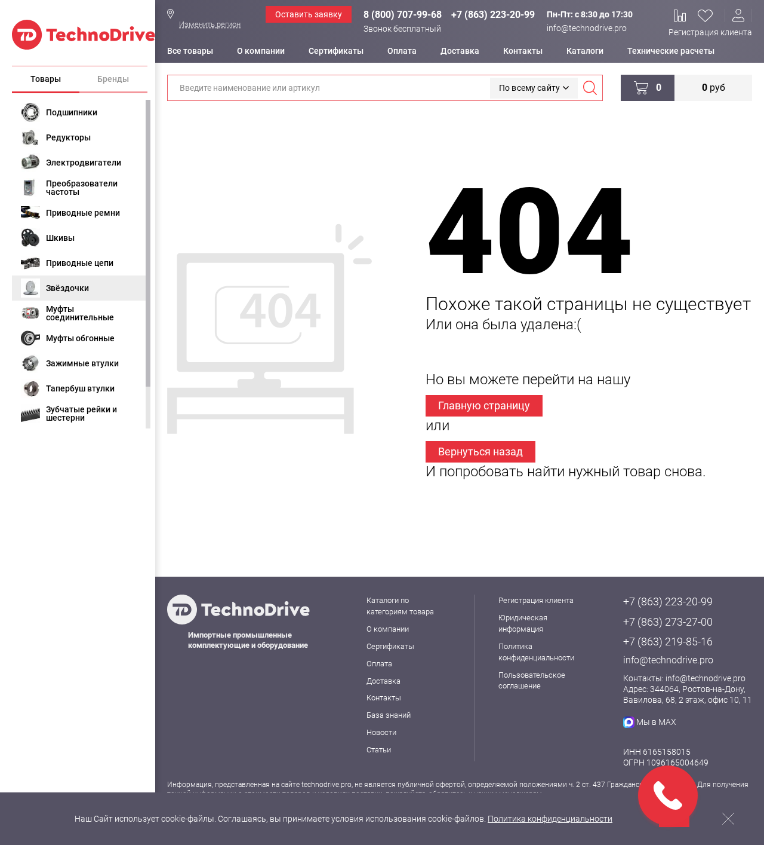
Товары (45, 79)
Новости (381, 732)
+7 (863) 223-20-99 (493, 14)
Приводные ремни (83, 213)
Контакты (523, 51)
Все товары (190, 51)
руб (713, 87)
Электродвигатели (83, 162)
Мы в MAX (656, 722)
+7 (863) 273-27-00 (668, 622)
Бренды (113, 79)
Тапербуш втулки (80, 388)
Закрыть (728, 819)
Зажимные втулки (82, 363)
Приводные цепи (79, 263)
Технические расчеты (670, 51)
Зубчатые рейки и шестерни (81, 413)
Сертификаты (336, 51)
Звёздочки (67, 288)
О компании (261, 51)
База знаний (388, 715)
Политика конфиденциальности (550, 818)
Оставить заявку (308, 14)
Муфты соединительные (80, 313)
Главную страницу (484, 405)
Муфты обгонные (80, 338)
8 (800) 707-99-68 (402, 14)
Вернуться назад (480, 451)
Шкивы (60, 238)
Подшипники (71, 112)
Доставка (459, 51)
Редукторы (68, 137)
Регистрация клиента (710, 32)
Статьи (378, 749)
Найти (590, 88)
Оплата (402, 51)
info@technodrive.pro (587, 28)
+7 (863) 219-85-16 (668, 641)
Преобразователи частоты (82, 188)
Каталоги (584, 51)
